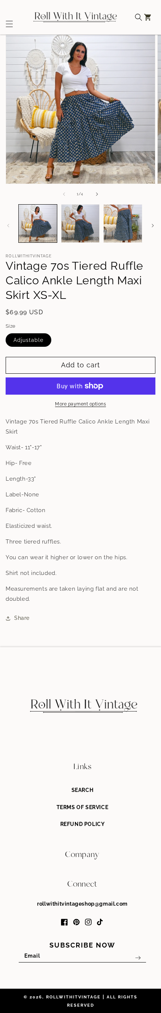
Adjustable (28, 340)
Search (83, 790)
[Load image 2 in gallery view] (80, 223)
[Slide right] (97, 194)
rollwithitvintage (73, 997)
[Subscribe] (138, 958)
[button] (6, 17)
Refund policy (82, 824)
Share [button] (22, 618)
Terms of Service (83, 807)
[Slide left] (64, 194)
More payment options (80, 404)
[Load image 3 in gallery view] (122, 223)
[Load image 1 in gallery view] (37, 223)
